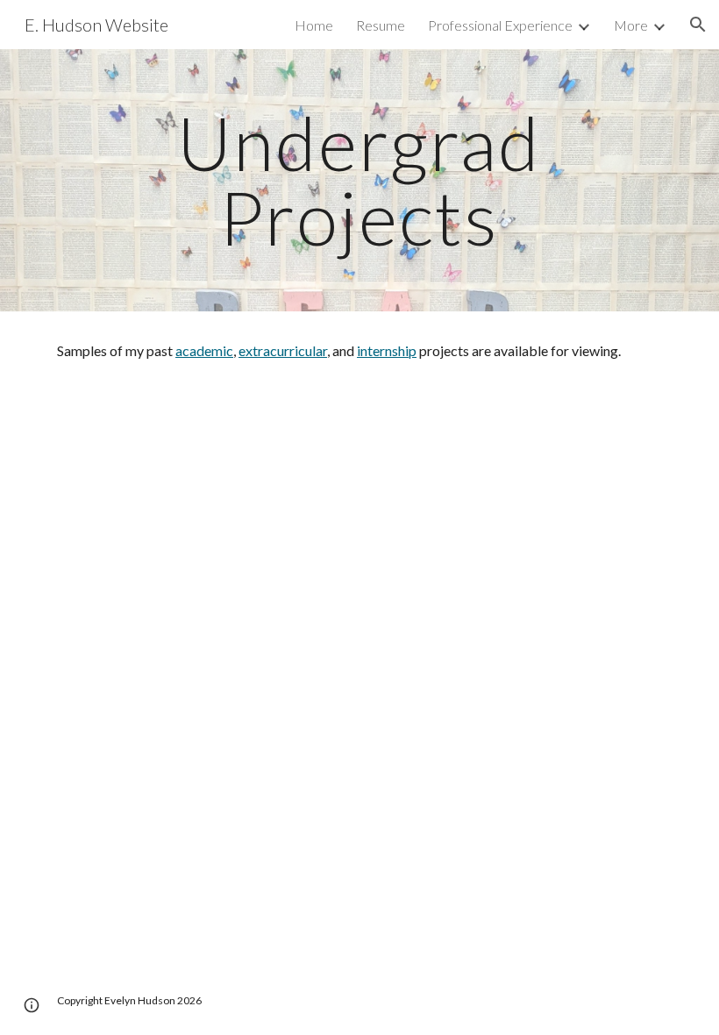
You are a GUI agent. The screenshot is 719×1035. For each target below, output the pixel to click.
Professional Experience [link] (500, 25)
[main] (360, 180)
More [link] (631, 25)
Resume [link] (380, 25)
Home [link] (314, 25)
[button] (698, 25)
